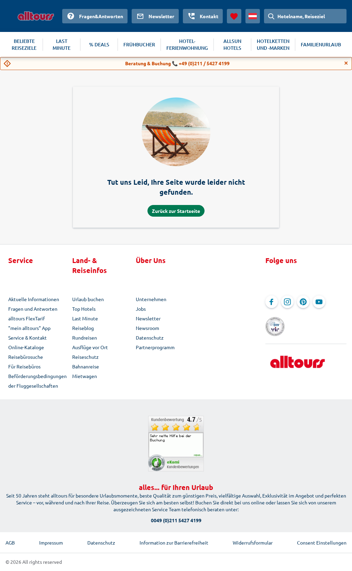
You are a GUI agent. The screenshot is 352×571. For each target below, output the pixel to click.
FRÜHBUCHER (139, 44)
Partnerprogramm (155, 347)
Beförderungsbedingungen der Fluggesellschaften (37, 381)
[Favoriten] (234, 16)
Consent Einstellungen (321, 542)
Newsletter (148, 318)
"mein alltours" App (29, 328)
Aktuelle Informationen (33, 299)
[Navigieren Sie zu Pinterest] (303, 302)
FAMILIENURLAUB (321, 44)
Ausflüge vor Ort (90, 347)
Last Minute (85, 318)
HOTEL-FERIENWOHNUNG (187, 44)
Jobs (141, 309)
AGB (10, 542)
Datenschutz (150, 337)
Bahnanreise (85, 366)
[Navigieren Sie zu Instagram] (287, 302)
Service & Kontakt (27, 337)
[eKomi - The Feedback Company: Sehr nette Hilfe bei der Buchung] (176, 443)
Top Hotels (84, 309)
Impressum (51, 542)
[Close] (346, 63)
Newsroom (147, 328)
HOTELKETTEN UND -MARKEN (273, 44)
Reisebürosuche (25, 357)
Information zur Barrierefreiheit (174, 542)
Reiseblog (83, 328)
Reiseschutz (85, 357)
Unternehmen (151, 299)
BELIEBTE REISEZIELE (24, 44)
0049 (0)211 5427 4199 (176, 520)
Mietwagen (84, 376)
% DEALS (99, 44)
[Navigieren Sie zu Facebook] (271, 302)
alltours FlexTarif (26, 318)
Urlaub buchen (88, 299)
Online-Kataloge (26, 347)
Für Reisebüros (24, 366)
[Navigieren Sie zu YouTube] (319, 302)
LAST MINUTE (61, 44)
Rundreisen (84, 337)
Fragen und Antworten (32, 309)
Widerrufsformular (253, 542)
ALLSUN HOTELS (232, 44)
